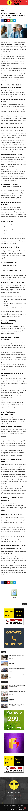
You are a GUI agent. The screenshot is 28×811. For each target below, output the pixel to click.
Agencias (4, 17)
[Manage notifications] (25, 808)
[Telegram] (14, 20)
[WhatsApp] (11, 20)
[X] (5, 20)
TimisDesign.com (21, 809)
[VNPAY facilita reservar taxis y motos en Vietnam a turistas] (4, 693)
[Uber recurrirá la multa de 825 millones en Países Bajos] (4, 699)
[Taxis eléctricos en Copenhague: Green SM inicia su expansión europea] (4, 706)
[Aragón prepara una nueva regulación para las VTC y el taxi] (4, 676)
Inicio (2, 8)
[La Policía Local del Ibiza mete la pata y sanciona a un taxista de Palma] (4, 657)
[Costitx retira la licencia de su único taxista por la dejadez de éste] (4, 663)
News (5, 8)
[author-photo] (14, 595)
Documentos (6, 805)
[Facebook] (2, 20)
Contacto (21, 805)
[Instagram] (12, 799)
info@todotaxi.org (17, 795)
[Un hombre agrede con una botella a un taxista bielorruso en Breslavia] (4, 687)
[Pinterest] (8, 20)
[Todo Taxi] (14, 2)
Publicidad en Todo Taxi (14, 805)
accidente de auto (13, 109)
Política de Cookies (11, 807)
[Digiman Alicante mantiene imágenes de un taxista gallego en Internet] (4, 670)
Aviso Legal (18, 807)
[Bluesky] (19, 799)
